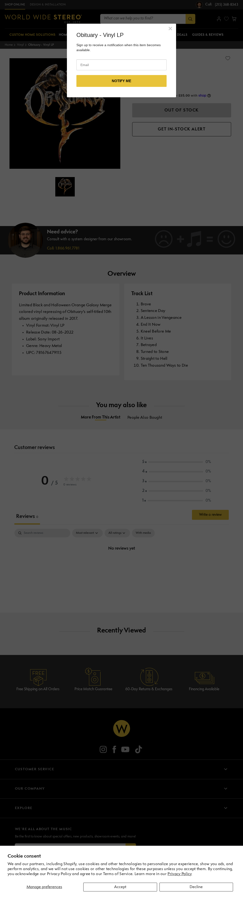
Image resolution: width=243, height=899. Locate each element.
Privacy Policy (180, 874)
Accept (120, 887)
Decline (196, 887)
